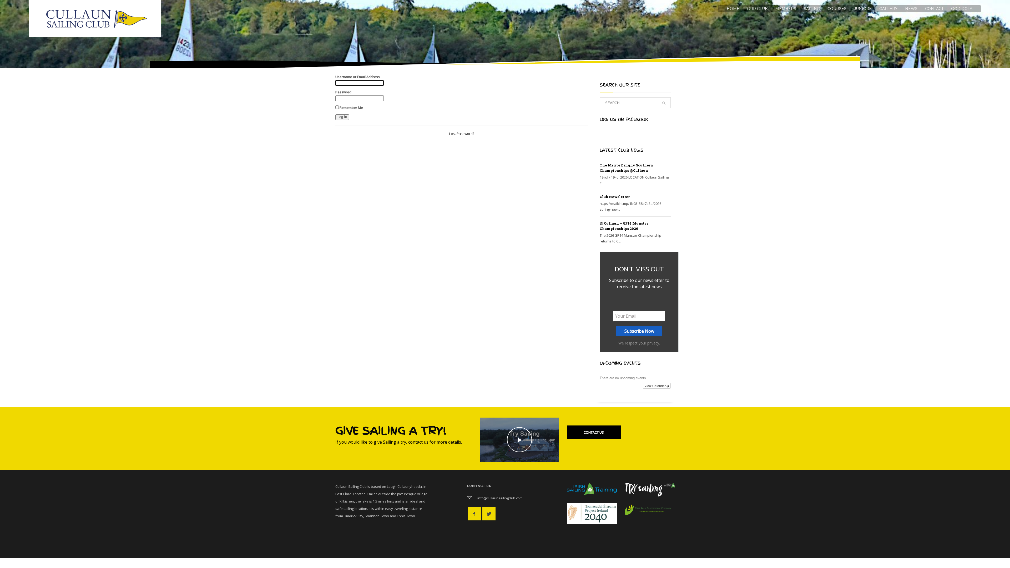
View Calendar (655, 385)
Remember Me (351, 107)
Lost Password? (461, 133)
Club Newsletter (615, 196)
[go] (664, 103)
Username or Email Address (357, 76)
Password (343, 92)
